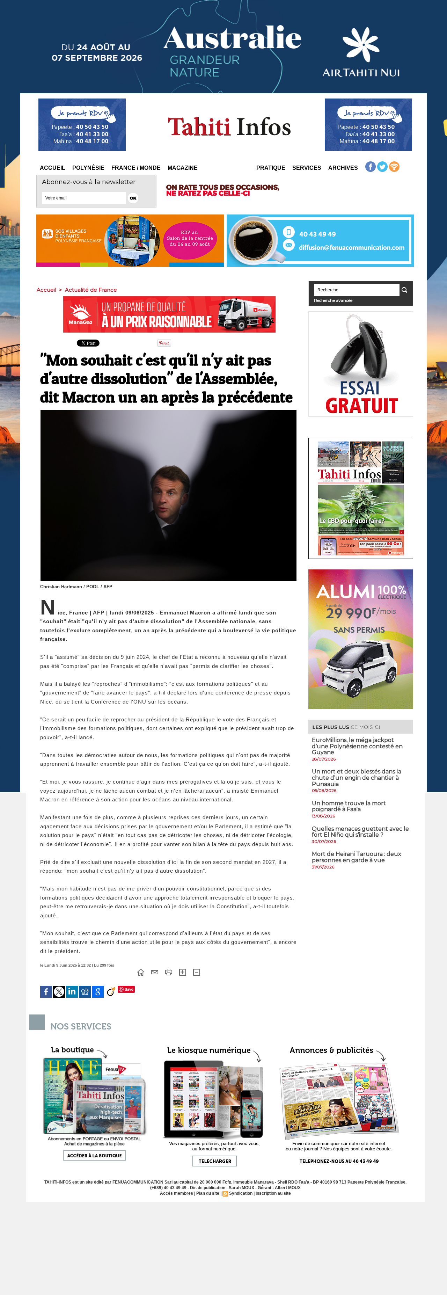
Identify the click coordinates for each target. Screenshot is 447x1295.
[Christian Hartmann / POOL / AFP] (168, 412)
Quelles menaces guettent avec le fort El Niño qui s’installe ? (360, 831)
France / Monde (136, 168)
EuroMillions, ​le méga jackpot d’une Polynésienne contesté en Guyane (357, 746)
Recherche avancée (333, 300)
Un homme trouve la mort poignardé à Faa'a (349, 806)
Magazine (183, 168)
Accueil (52, 168)
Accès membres (176, 1193)
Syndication (240, 1193)
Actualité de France (91, 289)
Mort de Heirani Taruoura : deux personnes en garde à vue (356, 857)
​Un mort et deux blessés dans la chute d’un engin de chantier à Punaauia (356, 777)
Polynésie (88, 168)
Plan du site (207, 1193)
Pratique (270, 168)
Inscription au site (273, 1193)
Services (306, 168)
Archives (343, 168)
